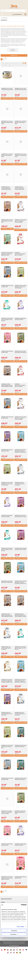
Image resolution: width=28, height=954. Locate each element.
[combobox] (13, 11)
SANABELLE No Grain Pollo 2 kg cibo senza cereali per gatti (7, 746)
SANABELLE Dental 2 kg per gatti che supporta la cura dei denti (7, 549)
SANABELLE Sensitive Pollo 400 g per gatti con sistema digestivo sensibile (7, 878)
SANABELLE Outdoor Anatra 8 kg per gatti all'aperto (21, 746)
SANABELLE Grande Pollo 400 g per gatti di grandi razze (20, 812)
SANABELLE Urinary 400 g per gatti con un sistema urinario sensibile (6, 812)
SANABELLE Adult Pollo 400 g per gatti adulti (7, 844)
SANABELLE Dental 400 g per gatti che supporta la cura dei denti (7, 319)
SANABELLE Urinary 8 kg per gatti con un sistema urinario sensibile (21, 221)
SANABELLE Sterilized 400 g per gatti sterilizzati (20, 844)
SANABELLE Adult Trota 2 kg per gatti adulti (7, 286)
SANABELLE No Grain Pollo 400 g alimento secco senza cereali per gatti (7, 484)
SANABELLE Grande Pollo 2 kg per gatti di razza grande (7, 582)
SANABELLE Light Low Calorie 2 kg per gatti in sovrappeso (6, 648)
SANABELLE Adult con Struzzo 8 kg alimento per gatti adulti (6, 713)
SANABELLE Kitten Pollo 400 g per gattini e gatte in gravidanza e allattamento (20, 582)
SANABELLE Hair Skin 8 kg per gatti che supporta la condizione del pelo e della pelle (7, 681)
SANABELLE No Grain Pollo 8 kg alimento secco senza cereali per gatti (21, 286)
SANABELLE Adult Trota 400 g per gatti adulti (7, 779)
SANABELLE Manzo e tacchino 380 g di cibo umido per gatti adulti (6, 188)
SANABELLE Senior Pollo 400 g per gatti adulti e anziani (20, 549)
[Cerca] (26, 11)
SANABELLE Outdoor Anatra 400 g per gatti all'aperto (21, 779)
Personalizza (13, 934)
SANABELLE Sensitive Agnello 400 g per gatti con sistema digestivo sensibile (7, 385)
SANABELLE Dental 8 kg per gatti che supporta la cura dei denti (20, 648)
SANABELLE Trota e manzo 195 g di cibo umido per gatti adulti (21, 155)
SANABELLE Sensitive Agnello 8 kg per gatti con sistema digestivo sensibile (20, 615)
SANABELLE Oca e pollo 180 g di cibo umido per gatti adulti (7, 155)
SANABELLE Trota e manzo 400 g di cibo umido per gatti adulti (7, 122)
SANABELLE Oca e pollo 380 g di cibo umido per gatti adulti (20, 122)
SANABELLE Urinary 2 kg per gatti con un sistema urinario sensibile (21, 418)
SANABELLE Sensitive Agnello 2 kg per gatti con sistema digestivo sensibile (7, 615)
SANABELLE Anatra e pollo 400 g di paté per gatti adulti (21, 89)
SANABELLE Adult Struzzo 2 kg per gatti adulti (7, 450)
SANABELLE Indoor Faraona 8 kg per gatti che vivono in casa (7, 221)
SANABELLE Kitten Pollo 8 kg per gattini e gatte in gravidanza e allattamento (20, 451)
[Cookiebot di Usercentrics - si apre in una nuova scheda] (21, 905)
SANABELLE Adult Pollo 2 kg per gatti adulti (20, 877)
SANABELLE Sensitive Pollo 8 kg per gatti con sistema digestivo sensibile (7, 254)
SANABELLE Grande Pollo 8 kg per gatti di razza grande (20, 352)
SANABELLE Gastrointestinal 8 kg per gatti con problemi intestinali (20, 385)
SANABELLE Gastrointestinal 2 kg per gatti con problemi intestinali (20, 254)
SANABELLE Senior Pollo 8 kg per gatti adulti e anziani (20, 516)
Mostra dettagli (20, 926)
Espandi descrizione (12, 50)
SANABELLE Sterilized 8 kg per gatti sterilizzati (20, 319)
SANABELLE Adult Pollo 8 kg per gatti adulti (7, 352)
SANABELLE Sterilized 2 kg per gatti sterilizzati (6, 516)
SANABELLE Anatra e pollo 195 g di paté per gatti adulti (7, 89)
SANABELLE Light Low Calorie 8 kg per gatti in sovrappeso (20, 484)
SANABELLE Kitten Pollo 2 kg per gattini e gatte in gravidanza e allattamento (20, 681)
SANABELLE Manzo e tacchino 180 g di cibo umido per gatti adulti (19, 188)
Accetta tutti (14, 930)
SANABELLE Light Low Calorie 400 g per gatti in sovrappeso (20, 713)
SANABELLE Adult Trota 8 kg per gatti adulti (7, 417)
